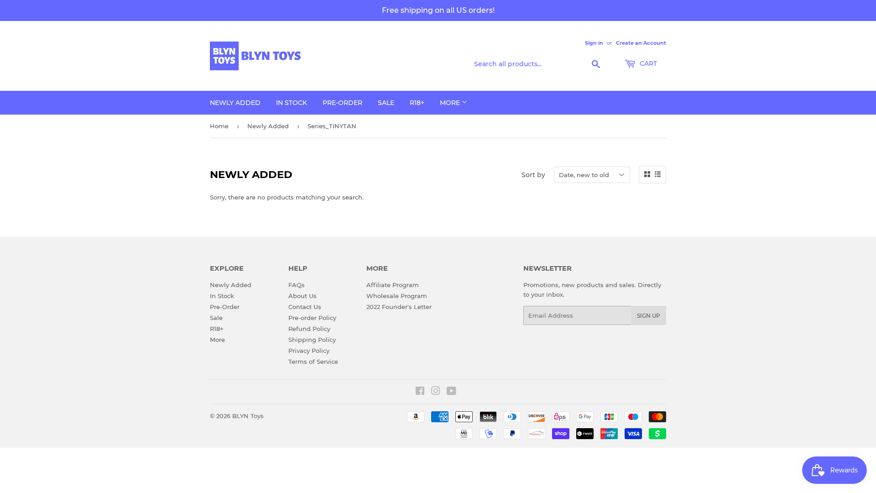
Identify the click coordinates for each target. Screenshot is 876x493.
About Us (302, 295)
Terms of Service (313, 361)
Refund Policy (309, 328)
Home (219, 126)
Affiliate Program (392, 284)
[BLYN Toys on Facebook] (420, 392)
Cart (647, 63)
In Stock (291, 103)
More (451, 103)
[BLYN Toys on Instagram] (435, 392)
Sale (386, 103)
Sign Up (648, 315)
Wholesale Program (396, 295)
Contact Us (304, 306)
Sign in (594, 43)
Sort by (533, 175)
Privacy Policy (308, 350)
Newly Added (235, 103)
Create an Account (641, 43)
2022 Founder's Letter (399, 306)
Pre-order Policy (312, 317)
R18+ (417, 103)
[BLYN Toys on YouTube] (451, 392)
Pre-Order (342, 103)
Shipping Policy (312, 339)
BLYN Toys (248, 416)
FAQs (296, 284)
